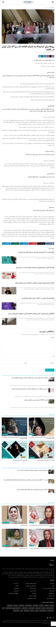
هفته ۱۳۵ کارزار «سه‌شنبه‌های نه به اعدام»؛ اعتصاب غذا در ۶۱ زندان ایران (35, 267)
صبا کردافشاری (24, 608)
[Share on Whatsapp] (42, 56)
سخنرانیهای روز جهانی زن (30, 586)
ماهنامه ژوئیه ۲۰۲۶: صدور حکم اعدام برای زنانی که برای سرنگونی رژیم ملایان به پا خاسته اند (42, 437)
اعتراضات (51, 605)
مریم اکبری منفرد (43, 610)
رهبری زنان (15, 605)
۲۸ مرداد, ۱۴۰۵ (51, 475)
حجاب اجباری (35, 605)
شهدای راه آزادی (6, 522)
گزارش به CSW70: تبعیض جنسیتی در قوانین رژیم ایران (36, 400)
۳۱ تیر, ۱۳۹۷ (50, 52)
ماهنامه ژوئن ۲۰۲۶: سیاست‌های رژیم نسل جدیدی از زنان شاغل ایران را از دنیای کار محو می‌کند (14, 437)
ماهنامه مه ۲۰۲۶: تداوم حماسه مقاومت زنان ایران (45, 460)
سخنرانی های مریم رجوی (31, 583)
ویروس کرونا (27, 610)
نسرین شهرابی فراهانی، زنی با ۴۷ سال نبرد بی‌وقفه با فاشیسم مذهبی (42, 548)
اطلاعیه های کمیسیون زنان (48, 588)
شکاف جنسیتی (31, 608)
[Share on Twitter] (50, 56)
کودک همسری (16, 610)
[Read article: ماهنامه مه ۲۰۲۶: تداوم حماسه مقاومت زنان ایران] (41, 450)
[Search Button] (3, 2)
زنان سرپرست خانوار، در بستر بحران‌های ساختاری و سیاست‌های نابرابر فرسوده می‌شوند (30, 389)
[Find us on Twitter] (52, 618)
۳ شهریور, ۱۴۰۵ (50, 254)
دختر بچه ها (21, 605)
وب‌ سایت (52, 363)
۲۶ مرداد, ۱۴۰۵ (51, 485)
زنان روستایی (10, 605)
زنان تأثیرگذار (51, 593)
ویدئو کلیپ (16, 591)
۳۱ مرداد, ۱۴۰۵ (51, 315)
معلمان (37, 610)
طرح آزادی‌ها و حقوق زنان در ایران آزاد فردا (13, 608)
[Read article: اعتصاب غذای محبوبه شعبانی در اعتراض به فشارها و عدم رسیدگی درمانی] (9, 290)
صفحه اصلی (52, 7)
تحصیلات (41, 605)
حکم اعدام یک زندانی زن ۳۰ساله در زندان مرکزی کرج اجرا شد (38, 298)
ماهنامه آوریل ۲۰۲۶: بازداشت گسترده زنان (20, 460)
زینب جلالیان (38, 608)
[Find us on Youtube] (50, 618)
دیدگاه (52, 337)
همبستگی (47, 7)
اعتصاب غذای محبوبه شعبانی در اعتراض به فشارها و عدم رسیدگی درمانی (34, 283)
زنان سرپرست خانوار (50, 608)
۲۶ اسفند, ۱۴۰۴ (50, 405)
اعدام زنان (46, 605)
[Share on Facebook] (53, 56)
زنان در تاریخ (51, 596)
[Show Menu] (53, 2)
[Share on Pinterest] (48, 56)
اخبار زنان (31, 522)
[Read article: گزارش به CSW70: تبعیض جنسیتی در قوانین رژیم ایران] (51, 401)
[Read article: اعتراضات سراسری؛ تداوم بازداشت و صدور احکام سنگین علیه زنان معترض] (51, 491)
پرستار (22, 610)
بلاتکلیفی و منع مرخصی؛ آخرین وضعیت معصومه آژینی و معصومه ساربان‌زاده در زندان (31, 313)
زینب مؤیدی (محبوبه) (23, 548)
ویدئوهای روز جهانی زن (13, 593)
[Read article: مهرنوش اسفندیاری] (14, 515)
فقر (3, 608)
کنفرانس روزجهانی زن (31, 598)
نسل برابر (32, 610)
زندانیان (43, 608)
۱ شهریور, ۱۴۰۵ (51, 300)
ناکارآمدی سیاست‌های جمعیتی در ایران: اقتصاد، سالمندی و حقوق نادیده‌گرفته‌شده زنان (30, 378)
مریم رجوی (16, 583)
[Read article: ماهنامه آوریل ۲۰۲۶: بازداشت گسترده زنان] (14, 450)
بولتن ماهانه (32, 434)
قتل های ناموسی (50, 610)
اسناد (53, 586)
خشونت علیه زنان (28, 605)
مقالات (16, 586)
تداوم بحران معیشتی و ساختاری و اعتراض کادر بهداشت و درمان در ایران (33, 470)
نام (53, 356)
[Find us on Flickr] (47, 618)
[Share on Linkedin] (45, 56)
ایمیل (25, 363)
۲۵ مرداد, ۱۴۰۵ (51, 494)
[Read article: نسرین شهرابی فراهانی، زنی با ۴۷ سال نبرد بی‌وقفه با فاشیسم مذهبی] (41, 538)
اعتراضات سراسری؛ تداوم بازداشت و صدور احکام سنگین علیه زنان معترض (32, 489)
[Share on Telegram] (39, 56)
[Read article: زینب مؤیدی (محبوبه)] (14, 538)
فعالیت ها (34, 593)
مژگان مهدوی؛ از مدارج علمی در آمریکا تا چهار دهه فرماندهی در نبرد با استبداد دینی (42, 526)
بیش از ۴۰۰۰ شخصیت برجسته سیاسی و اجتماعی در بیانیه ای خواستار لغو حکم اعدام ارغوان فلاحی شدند (26, 480)
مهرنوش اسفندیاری (23, 525)
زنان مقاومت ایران (50, 598)
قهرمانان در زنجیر (32, 596)
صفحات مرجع (33, 591)
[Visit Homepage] (28, 2)
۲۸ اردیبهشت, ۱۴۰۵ (50, 394)
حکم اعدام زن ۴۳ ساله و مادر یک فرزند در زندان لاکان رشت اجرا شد (36, 252)
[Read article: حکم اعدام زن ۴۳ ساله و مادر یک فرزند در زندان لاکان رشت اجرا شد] (9, 260)
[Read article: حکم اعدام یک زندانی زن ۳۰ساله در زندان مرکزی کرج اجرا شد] (9, 306)
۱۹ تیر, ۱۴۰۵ (51, 383)
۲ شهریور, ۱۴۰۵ (51, 285)
